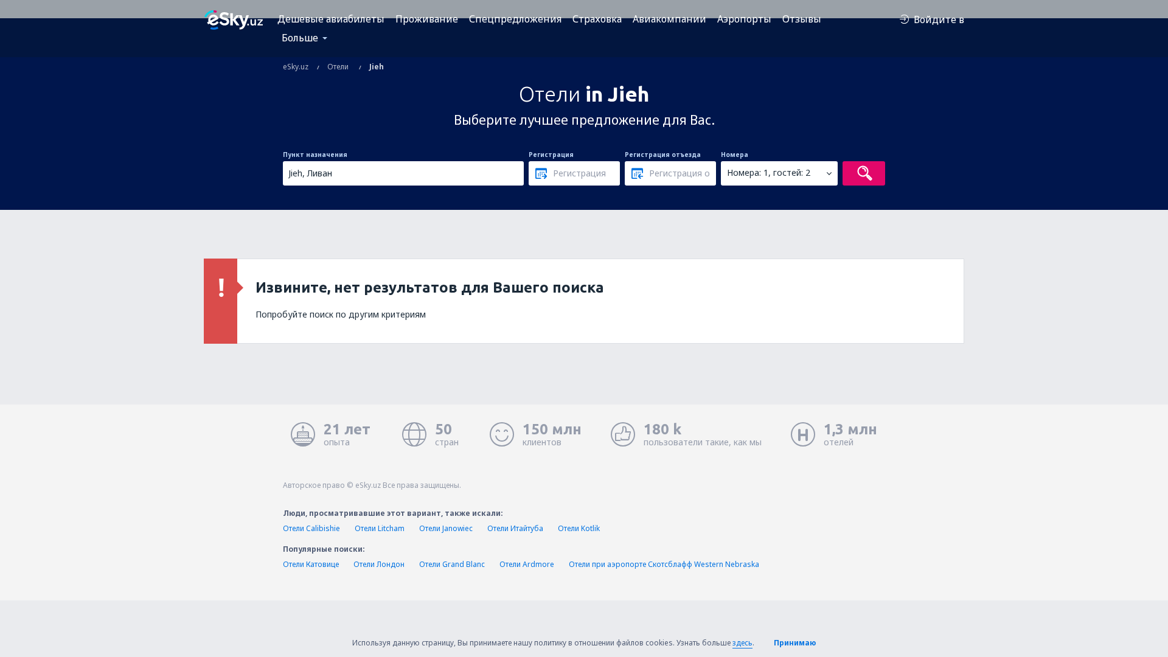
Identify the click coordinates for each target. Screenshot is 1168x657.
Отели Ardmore (526, 564)
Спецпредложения (515, 19)
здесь (742, 643)
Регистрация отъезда (663, 154)
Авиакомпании (669, 19)
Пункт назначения (315, 154)
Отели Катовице (311, 564)
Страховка (597, 19)
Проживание (426, 19)
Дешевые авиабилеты (330, 19)
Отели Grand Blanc (452, 564)
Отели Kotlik (579, 528)
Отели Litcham (380, 528)
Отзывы (801, 19)
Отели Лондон (379, 564)
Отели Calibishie (311, 528)
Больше (300, 37)
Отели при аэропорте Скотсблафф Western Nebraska (664, 564)
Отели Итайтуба (515, 528)
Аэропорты (744, 19)
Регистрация (551, 154)
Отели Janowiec (446, 528)
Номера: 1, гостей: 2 (768, 172)
